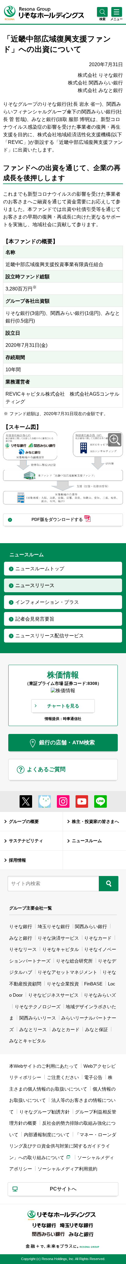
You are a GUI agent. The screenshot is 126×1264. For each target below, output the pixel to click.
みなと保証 (96, 1029)
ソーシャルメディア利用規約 (67, 1168)
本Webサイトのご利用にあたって (43, 1066)
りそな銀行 (20, 926)
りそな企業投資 (63, 983)
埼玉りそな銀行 (54, 926)
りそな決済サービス (58, 938)
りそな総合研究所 (74, 960)
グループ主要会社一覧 (30, 908)
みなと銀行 (20, 938)
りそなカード (98, 938)
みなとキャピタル (27, 1040)
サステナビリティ (26, 840)
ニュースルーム (87, 840)
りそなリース (23, 949)
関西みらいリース (37, 1017)
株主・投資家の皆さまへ (95, 821)
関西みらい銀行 (91, 926)
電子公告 (93, 1077)
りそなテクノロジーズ (38, 1006)
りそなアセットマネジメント (67, 972)
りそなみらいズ (100, 995)
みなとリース (33, 1029)
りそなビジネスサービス (53, 995)
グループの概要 (24, 821)
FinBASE (93, 983)
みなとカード (66, 1029)
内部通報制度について (47, 1134)
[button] (102, 19)
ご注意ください (63, 1077)
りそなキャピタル (60, 949)
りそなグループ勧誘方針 (44, 1111)
